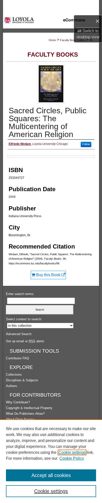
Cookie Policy (71, 458)
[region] (51, 461)
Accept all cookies (51, 475)
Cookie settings (72, 452)
